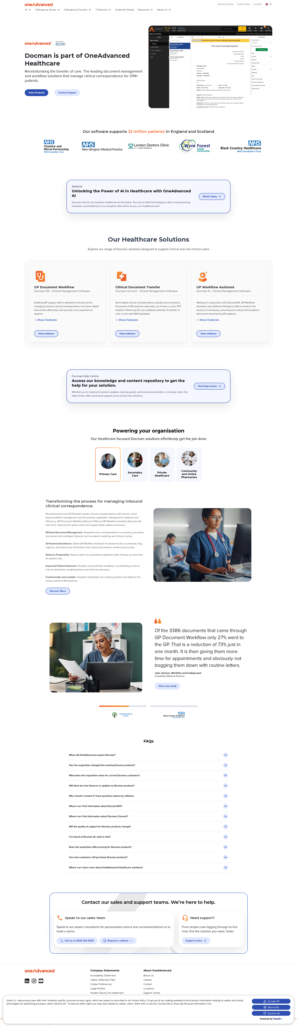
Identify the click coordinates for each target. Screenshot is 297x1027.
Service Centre (226, 4)
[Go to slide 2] (174, 712)
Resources (143, 9)
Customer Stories (124, 9)
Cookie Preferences (101, 984)
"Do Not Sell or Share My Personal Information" (182, 1003)
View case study (167, 686)
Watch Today (210, 196)
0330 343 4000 (79, 940)
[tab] (108, 465)
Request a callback (118, 940)
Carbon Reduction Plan (102, 979)
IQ (26, 9)
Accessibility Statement (103, 975)
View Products (36, 92)
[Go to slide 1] (123, 712)
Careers (147, 979)
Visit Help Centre (207, 386)
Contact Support (67, 92)
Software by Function (75, 9)
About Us (162, 9)
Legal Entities (97, 988)
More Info (273, 1007)
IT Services (101, 9)
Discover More (58, 591)
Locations (148, 988)
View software (46, 333)
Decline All (274, 1013)
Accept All (273, 1001)
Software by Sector (45, 9)
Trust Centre (243, 4)
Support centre (194, 940)
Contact (257, 4)
